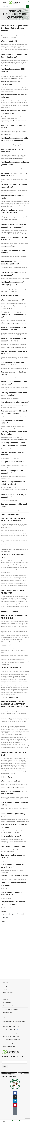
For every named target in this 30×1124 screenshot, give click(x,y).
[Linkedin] (15, 1101)
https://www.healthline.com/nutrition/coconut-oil (17, 491)
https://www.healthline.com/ (7, 851)
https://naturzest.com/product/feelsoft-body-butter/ (17, 821)
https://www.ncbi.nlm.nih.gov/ (16, 334)
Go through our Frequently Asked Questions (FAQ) (15, 962)
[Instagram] (15, 1097)
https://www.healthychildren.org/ (13, 428)
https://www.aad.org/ (5, 104)
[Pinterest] (15, 1105)
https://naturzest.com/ (6, 65)
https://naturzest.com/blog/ (15, 389)
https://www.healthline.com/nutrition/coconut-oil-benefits (14, 233)
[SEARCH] (27, 6)
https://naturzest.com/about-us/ (11, 51)
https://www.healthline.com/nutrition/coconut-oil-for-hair (13, 347)
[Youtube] (15, 1109)
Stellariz (22, 1117)
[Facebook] (15, 1093)
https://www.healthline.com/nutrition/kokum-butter (12, 787)
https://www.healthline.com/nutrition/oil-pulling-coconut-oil (14, 439)
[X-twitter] (15, 1113)
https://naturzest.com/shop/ (17, 78)
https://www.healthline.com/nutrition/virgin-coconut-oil (13, 323)
